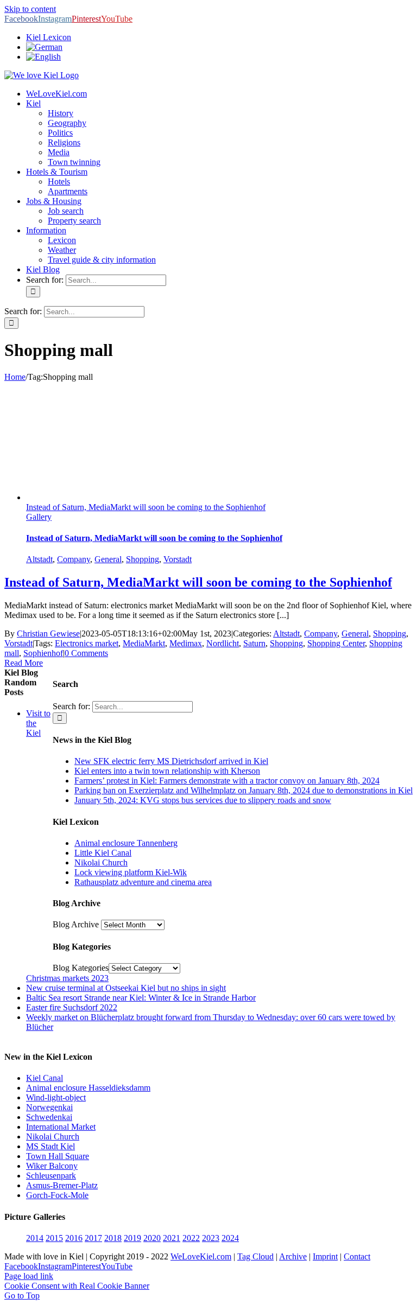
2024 (230, 1238)
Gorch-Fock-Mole (57, 1195)
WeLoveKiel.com (200, 1256)
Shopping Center (336, 643)
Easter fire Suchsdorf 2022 (71, 1007)
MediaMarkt (144, 643)
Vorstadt (177, 559)
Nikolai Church (101, 862)
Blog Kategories (81, 967)
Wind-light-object (56, 1097)
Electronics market (86, 643)
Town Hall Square (57, 1156)
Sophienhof (43, 653)
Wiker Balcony (52, 1165)
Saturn (254, 643)
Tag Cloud (255, 1256)
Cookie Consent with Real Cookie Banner (76, 1285)
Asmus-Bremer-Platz (62, 1185)
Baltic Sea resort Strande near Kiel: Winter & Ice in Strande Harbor (141, 997)
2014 (34, 1238)
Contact (357, 1256)
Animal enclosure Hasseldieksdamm (88, 1087)
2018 (113, 1238)
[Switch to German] (44, 47)
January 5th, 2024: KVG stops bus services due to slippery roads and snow (202, 800)
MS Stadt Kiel (50, 1146)
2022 (191, 1238)
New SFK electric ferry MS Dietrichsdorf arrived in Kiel (171, 761)
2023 (210, 1238)
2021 (171, 1238)
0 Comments (86, 653)
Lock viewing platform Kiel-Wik (130, 872)
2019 (132, 1238)
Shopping (142, 559)
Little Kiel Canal (102, 852)
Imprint (325, 1256)
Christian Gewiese (48, 633)
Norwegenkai (49, 1107)
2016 (74, 1238)
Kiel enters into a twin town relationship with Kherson (167, 770)
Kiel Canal (44, 1078)
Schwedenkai (49, 1117)
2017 (93, 1238)
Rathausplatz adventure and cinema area (143, 882)
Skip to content (30, 9)
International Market (61, 1126)
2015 (54, 1238)
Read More (23, 662)
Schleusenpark (51, 1175)
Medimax (185, 643)
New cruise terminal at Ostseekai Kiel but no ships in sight (126, 987)
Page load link (28, 1276)
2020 (152, 1238)
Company (73, 559)
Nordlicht (222, 643)
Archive (293, 1256)
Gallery (39, 516)
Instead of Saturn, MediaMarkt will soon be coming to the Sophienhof (146, 507)
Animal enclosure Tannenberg (126, 843)
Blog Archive (76, 924)
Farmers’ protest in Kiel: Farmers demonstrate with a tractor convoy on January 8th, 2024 (227, 780)
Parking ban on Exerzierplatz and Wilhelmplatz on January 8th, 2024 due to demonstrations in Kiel (243, 790)
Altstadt (39, 559)
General (108, 559)
